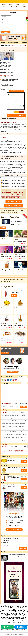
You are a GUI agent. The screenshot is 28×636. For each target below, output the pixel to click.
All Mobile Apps (22, 376)
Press (16, 609)
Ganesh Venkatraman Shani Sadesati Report (13, 183)
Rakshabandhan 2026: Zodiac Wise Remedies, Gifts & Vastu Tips (15, 423)
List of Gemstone (15, 605)
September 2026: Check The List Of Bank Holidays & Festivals (15, 429)
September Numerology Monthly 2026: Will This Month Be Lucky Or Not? (15, 418)
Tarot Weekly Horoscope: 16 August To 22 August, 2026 (14, 440)
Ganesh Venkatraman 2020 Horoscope (10, 85)
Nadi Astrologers (12, 631)
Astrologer (19, 194)
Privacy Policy (11, 618)
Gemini (17, 4)
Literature (4, 194)
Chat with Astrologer (21, 627)
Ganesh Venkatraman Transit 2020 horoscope (13, 186)
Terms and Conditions (20, 618)
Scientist (8, 197)
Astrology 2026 (13, 615)
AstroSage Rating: (4, 75)
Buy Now (6, 352)
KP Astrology (11, 609)
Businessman (14, 189)
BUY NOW (3, 227)
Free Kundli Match (10, 607)
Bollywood (15, 192)
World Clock (23, 605)
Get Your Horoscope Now (17, 91)
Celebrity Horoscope (12, 42)
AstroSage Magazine (7, 410)
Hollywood (8, 192)
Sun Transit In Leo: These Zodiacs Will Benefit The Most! (14, 434)
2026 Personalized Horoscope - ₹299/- (11, 538)
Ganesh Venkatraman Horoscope (9, 76)
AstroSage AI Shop (5, 605)
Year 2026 (23, 412)
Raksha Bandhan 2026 (17, 452)
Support (3, 620)
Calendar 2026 (23, 446)
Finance (4, 544)
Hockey (18, 197)
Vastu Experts (12, 629)
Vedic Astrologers (4, 629)
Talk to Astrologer (8, 627)
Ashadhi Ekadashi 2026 (18, 449)
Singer (3, 197)
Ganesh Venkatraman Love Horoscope (10, 79)
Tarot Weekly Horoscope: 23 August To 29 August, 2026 (14, 415)
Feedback (3, 617)
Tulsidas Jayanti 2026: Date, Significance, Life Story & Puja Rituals (15, 426)
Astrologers (4, 606)
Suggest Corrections (13, 206)
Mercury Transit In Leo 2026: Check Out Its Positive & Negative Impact (15, 420)
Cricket (3, 192)
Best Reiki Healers (21, 631)
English (5, 412)
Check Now (9, 243)
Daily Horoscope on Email (21, 403)
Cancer (24, 4)
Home (3, 42)
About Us (24, 617)
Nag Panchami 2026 (19, 450)
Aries (3, 4)
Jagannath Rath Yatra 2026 (7, 449)
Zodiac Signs (18, 606)
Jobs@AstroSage (10, 620)
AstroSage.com (20, 634)
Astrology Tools (22, 615)
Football (13, 197)
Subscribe (24, 383)
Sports (9, 194)
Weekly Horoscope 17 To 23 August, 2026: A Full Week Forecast (15, 437)
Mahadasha (10, 606)
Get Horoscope (5, 32)
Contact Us (18, 617)
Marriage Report (6, 540)
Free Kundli (18, 607)
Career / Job (5, 542)
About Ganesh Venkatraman (8, 78)
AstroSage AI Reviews (16, 613)
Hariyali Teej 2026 (11, 450)
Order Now (23, 548)
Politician (20, 189)
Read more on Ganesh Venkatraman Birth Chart (13, 172)
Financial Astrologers (21, 629)
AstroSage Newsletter (7, 403)
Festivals (4, 444)
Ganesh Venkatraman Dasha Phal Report (12, 185)
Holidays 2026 (14, 446)
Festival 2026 (5, 446)
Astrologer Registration (21, 620)
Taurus (10, 4)
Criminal (14, 194)
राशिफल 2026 (14, 614)
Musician (21, 192)
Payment (4, 618)
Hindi (14, 412)
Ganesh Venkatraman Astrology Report (10, 86)
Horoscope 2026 (6, 614)
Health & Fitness (6, 545)
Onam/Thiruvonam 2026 (6, 452)
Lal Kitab (24, 613)
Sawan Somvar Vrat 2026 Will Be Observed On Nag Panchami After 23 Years (15, 431)
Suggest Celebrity (13, 201)
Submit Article (10, 617)
